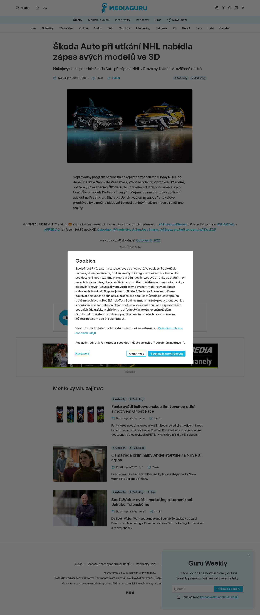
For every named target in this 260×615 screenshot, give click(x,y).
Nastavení (82, 353)
